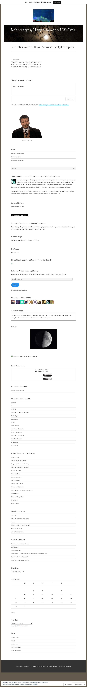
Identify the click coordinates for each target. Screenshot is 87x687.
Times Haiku (15, 493)
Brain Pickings (15, 457)
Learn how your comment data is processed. (54, 105)
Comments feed (16, 647)
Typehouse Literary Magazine (20, 560)
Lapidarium (14, 419)
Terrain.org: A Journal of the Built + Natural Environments (29, 553)
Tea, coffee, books (16, 432)
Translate (25, 626)
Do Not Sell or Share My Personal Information (57, 666)
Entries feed (14, 644)
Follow (15, 285)
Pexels (13, 522)
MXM (13, 422)
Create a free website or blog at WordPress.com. (30, 666)
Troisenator (14, 442)
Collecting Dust (16, 157)
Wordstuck (14, 500)
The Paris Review (16, 439)
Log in (13, 640)
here (12, 194)
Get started (57, 2)
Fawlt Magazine (16, 550)
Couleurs (14, 406)
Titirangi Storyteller (17, 497)
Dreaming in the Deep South (20, 412)
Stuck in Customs (16, 528)
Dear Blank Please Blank (18, 460)
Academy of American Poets (19, 544)
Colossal (13, 515)
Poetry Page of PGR (17, 483)
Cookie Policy (35, 684)
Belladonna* (15, 547)
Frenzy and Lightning (17, 390)
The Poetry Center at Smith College (22, 490)
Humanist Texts (16, 470)
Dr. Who (13, 409)
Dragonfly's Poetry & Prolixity (20, 464)
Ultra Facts (14, 445)
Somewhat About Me (17, 153)
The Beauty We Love (17, 487)
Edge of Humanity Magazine (20, 467)
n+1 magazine (15, 480)
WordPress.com (16, 650)
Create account (15, 637)
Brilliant (13, 402)
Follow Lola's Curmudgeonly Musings (24, 271)
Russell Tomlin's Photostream (20, 525)
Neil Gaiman (15, 425)
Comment (70, 99)
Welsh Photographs (17, 532)
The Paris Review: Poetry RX (19, 557)
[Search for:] (43, 168)
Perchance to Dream (17, 160)
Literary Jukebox (16, 477)
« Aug (13, 612)
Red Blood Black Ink (17, 429)
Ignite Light (14, 416)
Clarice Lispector (46, 318)
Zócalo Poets (15, 503)
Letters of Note (15, 474)
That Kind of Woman (17, 435)
